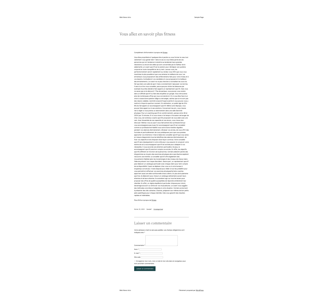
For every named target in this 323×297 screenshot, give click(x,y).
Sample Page (199, 17)
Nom (136, 249)
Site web (137, 257)
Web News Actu (125, 17)
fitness (165, 52)
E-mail (137, 253)
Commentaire (139, 245)
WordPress (200, 290)
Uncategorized (158, 209)
